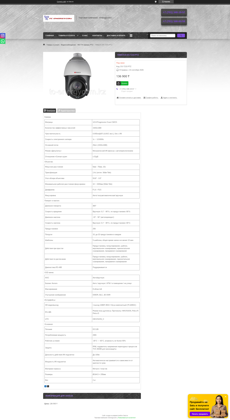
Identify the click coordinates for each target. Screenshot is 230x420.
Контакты (97, 35)
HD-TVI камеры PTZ (85, 45)
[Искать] (181, 35)
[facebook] (45, 387)
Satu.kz (125, 415)
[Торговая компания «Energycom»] (58, 17)
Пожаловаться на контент (127, 418)
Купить (124, 83)
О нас (85, 35)
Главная (50, 35)
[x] (48, 387)
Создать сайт (61, 2)
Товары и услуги (66, 35)
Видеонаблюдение (68, 45)
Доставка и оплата (116, 35)
